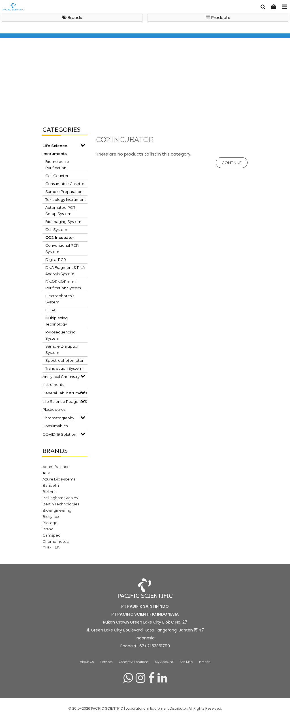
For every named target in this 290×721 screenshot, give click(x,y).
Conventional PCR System (62, 248)
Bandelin (50, 485)
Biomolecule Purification (57, 164)
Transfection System (63, 368)
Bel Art (48, 491)
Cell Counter (57, 175)
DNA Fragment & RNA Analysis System (65, 270)
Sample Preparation (63, 191)
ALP (46, 473)
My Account (164, 662)
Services (106, 662)
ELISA (50, 310)
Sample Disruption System (62, 349)
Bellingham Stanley (60, 497)
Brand (48, 529)
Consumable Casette (64, 183)
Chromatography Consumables (58, 422)
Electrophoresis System (59, 298)
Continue (232, 162)
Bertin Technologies (60, 504)
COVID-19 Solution (59, 434)
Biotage (49, 522)
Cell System (56, 229)
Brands (74, 17)
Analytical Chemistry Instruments (61, 380)
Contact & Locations (133, 662)
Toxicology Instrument (65, 199)
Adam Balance (56, 466)
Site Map (186, 662)
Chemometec (55, 541)
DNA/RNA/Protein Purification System (63, 284)
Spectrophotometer (64, 360)
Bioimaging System (63, 221)
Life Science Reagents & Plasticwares (64, 405)
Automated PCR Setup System (60, 210)
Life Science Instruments (76, 104)
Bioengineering (56, 510)
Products (220, 17)
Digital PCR (55, 259)
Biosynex (50, 516)
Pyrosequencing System (60, 335)
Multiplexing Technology (56, 321)
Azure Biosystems (58, 479)
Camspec (51, 535)
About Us (87, 662)
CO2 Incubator (121, 104)
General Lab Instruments (64, 393)
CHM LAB (51, 547)
